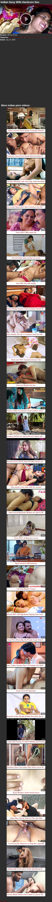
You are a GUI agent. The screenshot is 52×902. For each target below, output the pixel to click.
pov (39, 37)
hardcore (18, 37)
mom (35, 37)
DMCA (5, 901)
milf (31, 37)
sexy (43, 37)
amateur (12, 37)
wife (47, 37)
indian (27, 37)
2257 (1, 901)
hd (23, 37)
